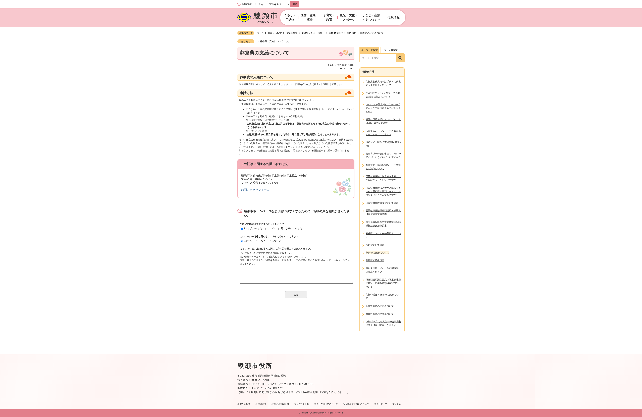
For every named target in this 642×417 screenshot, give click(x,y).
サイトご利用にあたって (326, 404)
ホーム (260, 33)
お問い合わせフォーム (255, 189)
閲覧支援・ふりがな (252, 4)
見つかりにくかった (291, 228)
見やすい (248, 240)
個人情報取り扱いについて (356, 404)
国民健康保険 (336, 33)
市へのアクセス (301, 404)
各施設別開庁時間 (280, 404)
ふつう (271, 228)
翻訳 (295, 4)
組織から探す (275, 33)
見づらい (276, 240)
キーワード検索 (369, 50)
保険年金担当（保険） (313, 33)
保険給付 (351, 33)
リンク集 (396, 404)
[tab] (369, 50)
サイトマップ (380, 404)
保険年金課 (291, 33)
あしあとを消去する (287, 41)
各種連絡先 (260, 404)
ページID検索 (391, 50)
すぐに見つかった (252, 228)
